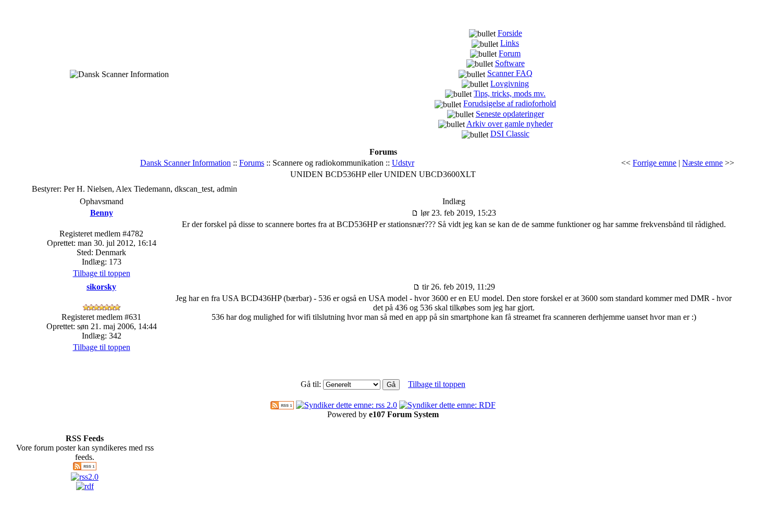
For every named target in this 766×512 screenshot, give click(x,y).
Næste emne (702, 162)
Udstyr (403, 162)
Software (510, 63)
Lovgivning (509, 83)
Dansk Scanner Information (185, 162)
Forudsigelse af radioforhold (509, 103)
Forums (251, 162)
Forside (510, 33)
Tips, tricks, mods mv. (510, 93)
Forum (510, 53)
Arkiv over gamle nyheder (509, 123)
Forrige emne (654, 162)
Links (509, 43)
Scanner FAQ (510, 73)
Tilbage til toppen (101, 273)
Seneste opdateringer (510, 113)
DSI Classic (509, 133)
